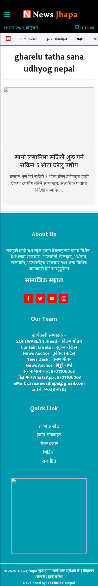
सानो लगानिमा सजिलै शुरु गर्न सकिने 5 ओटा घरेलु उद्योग (49, 161)
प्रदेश (80, 39)
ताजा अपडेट (28, 39)
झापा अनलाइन (56, 39)
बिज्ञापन (88, 571)
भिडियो (49, 452)
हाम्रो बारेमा (55, 577)
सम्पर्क (41, 577)
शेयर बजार (49, 444)
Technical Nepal (61, 583)
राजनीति (49, 461)
